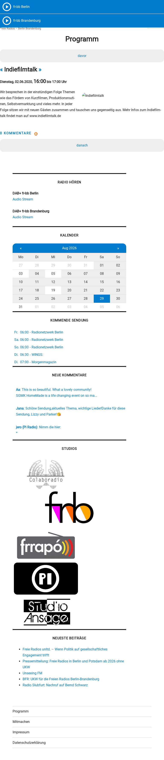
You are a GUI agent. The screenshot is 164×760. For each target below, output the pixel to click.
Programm (21, 711)
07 (86, 274)
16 (118, 282)
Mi (53, 257)
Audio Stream (23, 199)
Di (36, 257)
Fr (85, 257)
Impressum (21, 732)
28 (37, 265)
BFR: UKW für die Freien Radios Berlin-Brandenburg (61, 679)
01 (102, 265)
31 (86, 265)
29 (53, 265)
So (118, 257)
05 (53, 274)
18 (37, 290)
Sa (102, 257)
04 (37, 274)
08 (102, 274)
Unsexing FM (32, 673)
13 (69, 282)
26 (53, 299)
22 (102, 290)
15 (102, 282)
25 (37, 299)
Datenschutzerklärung (29, 743)
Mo (20, 257)
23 (118, 290)
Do (69, 257)
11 (37, 282)
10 (21, 282)
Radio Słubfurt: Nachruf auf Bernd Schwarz (55, 685)
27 (21, 265)
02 (118, 265)
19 (53, 290)
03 (21, 274)
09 (118, 274)
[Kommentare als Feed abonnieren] (82, 134)
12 (53, 282)
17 (21, 290)
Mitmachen (21, 722)
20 (69, 290)
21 (86, 290)
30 (69, 265)
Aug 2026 (69, 248)
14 (86, 282)
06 (69, 274)
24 (21, 299)
